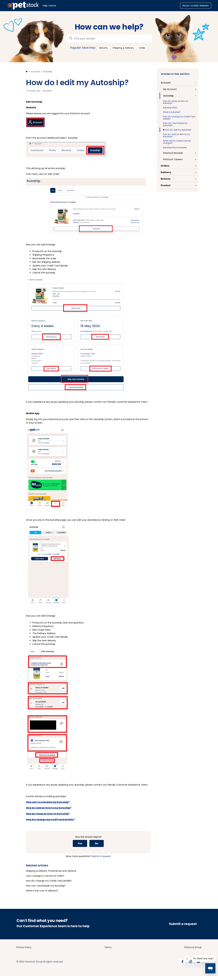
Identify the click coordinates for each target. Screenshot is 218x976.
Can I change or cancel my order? (45, 875)
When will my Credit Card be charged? (177, 141)
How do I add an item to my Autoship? (176, 135)
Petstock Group (193, 947)
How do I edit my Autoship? (178, 129)
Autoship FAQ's (170, 107)
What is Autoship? (171, 112)
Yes (80, 843)
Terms (108, 947)
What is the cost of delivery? (42, 890)
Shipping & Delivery (123, 47)
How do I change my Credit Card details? (179, 117)
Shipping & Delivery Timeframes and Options (51, 870)
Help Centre (49, 5)
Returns (103, 47)
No (96, 843)
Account (35, 71)
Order (142, 47)
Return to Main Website (196, 5)
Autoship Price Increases (175, 147)
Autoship (47, 71)
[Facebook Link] (182, 961)
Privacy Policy (23, 947)
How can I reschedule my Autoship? (175, 124)
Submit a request (101, 856)
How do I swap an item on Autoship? (175, 102)
